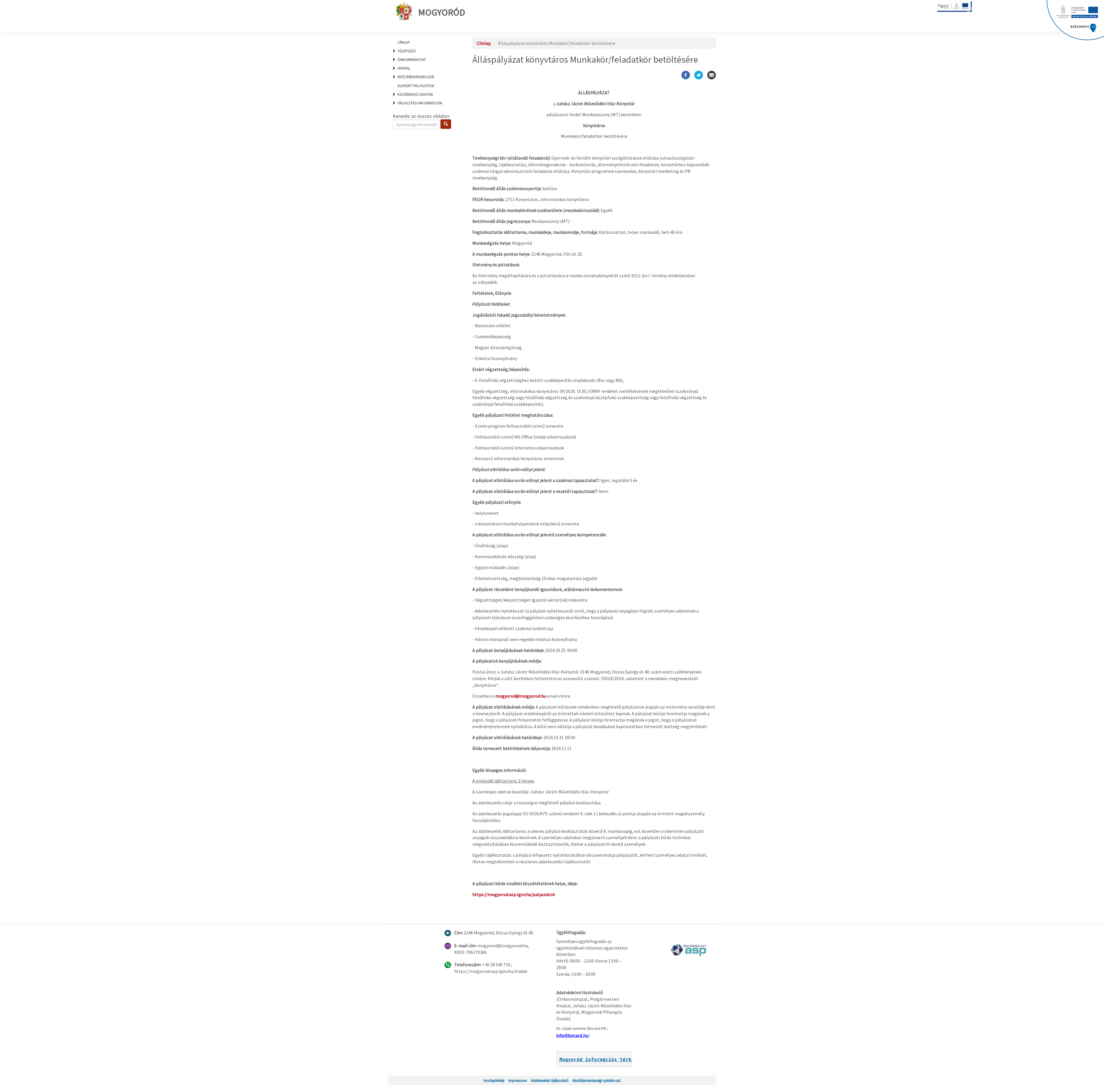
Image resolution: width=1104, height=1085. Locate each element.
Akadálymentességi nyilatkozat (596, 1080)
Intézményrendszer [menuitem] (416, 76)
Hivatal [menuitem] (404, 68)
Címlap (404, 42)
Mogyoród (441, 12)
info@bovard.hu (572, 1036)
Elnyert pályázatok (416, 85)
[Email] (711, 75)
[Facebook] (685, 75)
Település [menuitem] (407, 50)
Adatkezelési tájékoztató (550, 1080)
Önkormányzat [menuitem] (412, 59)
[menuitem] (425, 42)
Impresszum (517, 1080)
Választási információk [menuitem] (420, 103)
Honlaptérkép (494, 1080)
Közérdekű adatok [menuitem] (415, 94)
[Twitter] (698, 75)
